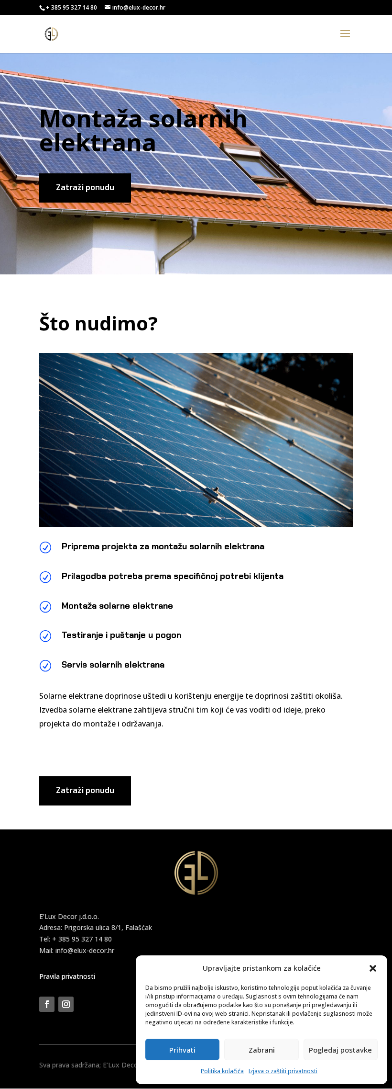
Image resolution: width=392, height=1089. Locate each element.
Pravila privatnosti (67, 976)
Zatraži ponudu (85, 187)
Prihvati (182, 1050)
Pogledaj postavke (340, 1050)
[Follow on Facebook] (46, 1004)
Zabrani (262, 1050)
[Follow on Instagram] (66, 1004)
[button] (373, 968)
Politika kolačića (222, 1071)
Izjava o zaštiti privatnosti (283, 1071)
